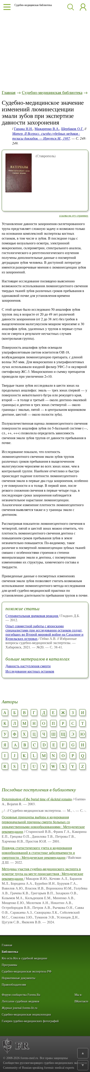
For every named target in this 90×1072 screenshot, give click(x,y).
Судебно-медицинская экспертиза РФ (26, 971)
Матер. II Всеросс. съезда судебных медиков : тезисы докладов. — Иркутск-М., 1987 (46, 136)
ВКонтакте (81, 1001)
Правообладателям (14, 984)
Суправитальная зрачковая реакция (32, 615)
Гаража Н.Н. (23, 128)
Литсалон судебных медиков (20, 1001)
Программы (9, 965)
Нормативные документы (18, 978)
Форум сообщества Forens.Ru (21, 994)
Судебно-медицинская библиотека (52, 92)
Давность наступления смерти (28, 666)
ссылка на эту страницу (73, 215)
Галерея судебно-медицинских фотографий (30, 1021)
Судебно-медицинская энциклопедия (26, 1014)
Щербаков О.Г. (72, 128)
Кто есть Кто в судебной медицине (24, 958)
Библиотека (10, 951)
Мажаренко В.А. (47, 128)
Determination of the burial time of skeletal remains (37, 799)
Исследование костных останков (29, 671)
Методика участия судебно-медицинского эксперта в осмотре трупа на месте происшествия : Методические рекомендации (42, 873)
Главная (9, 92)
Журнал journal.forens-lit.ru (19, 1008)
